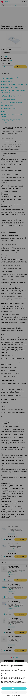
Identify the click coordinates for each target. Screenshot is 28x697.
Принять (14, 688)
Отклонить (14, 692)
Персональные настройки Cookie (14, 695)
